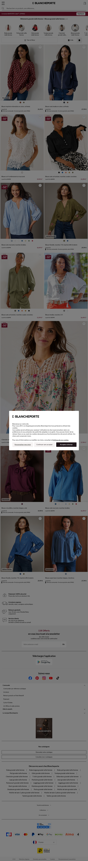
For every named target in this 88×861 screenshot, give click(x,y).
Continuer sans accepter (44, 444)
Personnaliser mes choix (23, 444)
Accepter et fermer (66, 444)
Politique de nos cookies (60, 440)
